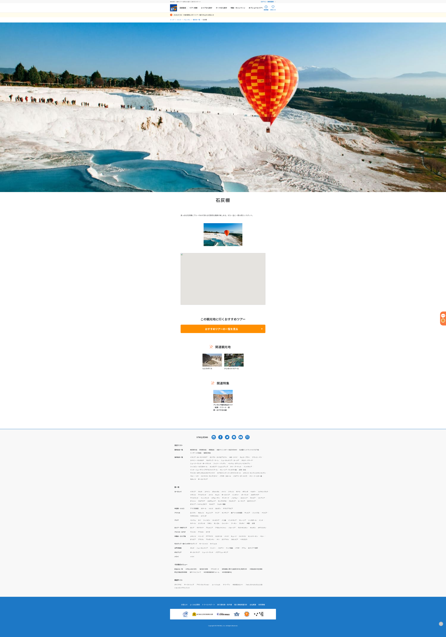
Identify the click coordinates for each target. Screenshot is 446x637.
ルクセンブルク (263, 492)
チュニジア (209, 513)
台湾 (253, 523)
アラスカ (200, 532)
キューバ (233, 536)
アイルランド (202, 495)
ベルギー (253, 492)
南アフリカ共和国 (236, 513)
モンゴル (216, 523)
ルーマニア (241, 501)
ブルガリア (232, 501)
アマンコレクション (203, 585)
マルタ (200, 492)
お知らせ (184, 604)
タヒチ (192, 548)
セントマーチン (253, 536)
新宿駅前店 (202, 450)
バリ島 (224, 520)
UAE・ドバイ (233, 457)
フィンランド (205, 498)
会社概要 (253, 604)
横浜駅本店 (193, 450)
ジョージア (232, 528)
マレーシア (242, 520)
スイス (211, 495)
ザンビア (247, 513)
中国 (248, 523)
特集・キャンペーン (238, 8)
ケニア (217, 513)
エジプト (193, 513)
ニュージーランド (207, 552)
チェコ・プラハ (245, 457)
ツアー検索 (193, 8)
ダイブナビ (177, 585)
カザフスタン (262, 528)
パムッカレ (187, 20)
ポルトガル (215, 492)
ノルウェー (234, 498)
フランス (231, 492)
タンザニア (225, 513)
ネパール (193, 523)
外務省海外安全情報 (256, 569)
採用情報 (261, 604)
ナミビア (264, 513)
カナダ (208, 532)
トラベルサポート (208, 604)
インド (261, 520)
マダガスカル (194, 516)
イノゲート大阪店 (195, 453)
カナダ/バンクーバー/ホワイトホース (229, 473)
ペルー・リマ (194, 476)
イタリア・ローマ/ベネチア (198, 457)
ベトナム (193, 520)
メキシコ (193, 536)
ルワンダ (203, 516)
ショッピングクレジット (182, 588)
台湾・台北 (242, 470)
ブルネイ (241, 523)
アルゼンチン (210, 539)
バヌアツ (221, 548)
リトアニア (261, 498)
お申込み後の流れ (191, 569)
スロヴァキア (255, 495)
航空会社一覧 (178, 569)
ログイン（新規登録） (268, 2)
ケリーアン (226, 585)
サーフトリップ (189, 585)
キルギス (253, 528)
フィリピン (206, 520)
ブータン (234, 523)
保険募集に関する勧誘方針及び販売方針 (234, 569)
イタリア (193, 492)
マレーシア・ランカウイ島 (228, 470)
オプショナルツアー (256, 8)
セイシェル (213, 544)
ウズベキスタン (243, 528)
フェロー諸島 (221, 504)
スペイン (207, 492)
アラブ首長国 (194, 508)
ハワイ (192, 556)
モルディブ (193, 544)
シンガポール (252, 520)
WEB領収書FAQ (227, 572)
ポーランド (244, 495)
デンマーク (225, 498)
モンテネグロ (222, 501)
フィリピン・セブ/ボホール (198, 467)
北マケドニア (251, 501)
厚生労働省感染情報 (180, 572)
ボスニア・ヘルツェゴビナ (198, 504)
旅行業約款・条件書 (224, 604)
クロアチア (201, 501)
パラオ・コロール (225, 476)
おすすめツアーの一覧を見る (221, 329)
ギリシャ (193, 501)
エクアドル (225, 539)
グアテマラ (209, 536)
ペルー (262, 536)
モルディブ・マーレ (212, 460)
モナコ (238, 492)
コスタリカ (218, 536)
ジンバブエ (255, 513)
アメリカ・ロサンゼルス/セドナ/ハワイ (202, 473)
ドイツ (224, 492)
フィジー (213, 548)
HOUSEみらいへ (238, 585)
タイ (199, 520)
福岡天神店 (207, 453)
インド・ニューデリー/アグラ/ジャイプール (204, 470)
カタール (203, 508)
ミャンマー (225, 523)
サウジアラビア (228, 508)
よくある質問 (195, 604)
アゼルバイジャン (220, 528)
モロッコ (193, 479)
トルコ (179, 20)
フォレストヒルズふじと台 (254, 585)
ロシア (192, 528)
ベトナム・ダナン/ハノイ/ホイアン (239, 463)
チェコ (217, 495)
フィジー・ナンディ (219, 463)
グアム (244, 548)
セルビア (212, 504)
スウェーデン (215, 498)
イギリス (193, 495)
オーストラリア (203, 479)
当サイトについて (195, 572)
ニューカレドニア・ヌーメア (230, 460)
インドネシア (248, 467)
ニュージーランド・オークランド (200, 463)
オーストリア (226, 495)
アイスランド (194, 498)
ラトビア (253, 498)
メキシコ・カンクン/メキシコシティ (254, 473)
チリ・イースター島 (255, 476)
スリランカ (201, 523)
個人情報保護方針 (240, 604)
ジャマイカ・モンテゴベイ (209, 476)
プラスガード (215, 569)
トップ (172, 20)
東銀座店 (211, 450)
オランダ (245, 492)
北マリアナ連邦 (253, 548)
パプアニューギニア (222, 552)
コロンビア (234, 539)
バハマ (226, 536)
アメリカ (193, 532)
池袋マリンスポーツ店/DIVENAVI (227, 450)
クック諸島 (229, 548)
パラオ (237, 548)
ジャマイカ (242, 536)
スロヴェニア (211, 501)
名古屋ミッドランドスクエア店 (249, 450)
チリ (218, 539)
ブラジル (201, 539)
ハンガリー (235, 495)
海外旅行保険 (204, 569)
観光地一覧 (196, 20)
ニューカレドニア (202, 548)
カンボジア (215, 520)
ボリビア (193, 539)
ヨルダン (218, 508)
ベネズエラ (243, 539)
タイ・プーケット (235, 467)
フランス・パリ (257, 457)
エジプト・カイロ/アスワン (218, 457)
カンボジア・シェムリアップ (219, 467)
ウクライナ (200, 528)
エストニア (244, 498)
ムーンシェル (216, 585)
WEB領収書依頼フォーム (211, 572)
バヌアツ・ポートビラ (240, 476)
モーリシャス (203, 544)
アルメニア (209, 528)
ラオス (209, 523)
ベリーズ (200, 536)
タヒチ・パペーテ (247, 460)
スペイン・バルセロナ (197, 460)
